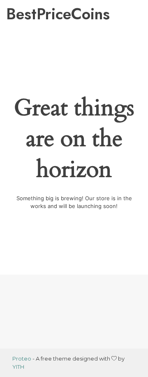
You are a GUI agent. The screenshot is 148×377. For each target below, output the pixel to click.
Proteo (21, 358)
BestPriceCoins (40, 14)
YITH (18, 366)
